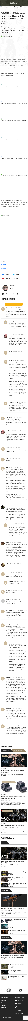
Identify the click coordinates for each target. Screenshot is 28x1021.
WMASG (2, 12)
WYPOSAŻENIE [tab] (5, 937)
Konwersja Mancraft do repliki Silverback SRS (13, 13)
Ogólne (15, 12)
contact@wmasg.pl (6, 1017)
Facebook (20, 1000)
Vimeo (19, 1010)
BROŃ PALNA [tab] (5, 890)
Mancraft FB (4, 268)
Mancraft (3, 264)
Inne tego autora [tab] (17, 750)
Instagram (20, 1013)
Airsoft (8, 12)
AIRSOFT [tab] (4, 843)
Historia (3, 1003)
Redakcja (3, 1000)
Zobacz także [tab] (5, 750)
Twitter (19, 1007)
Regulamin (4, 1010)
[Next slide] (26, 990)
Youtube (19, 1003)
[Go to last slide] (1, 990)
